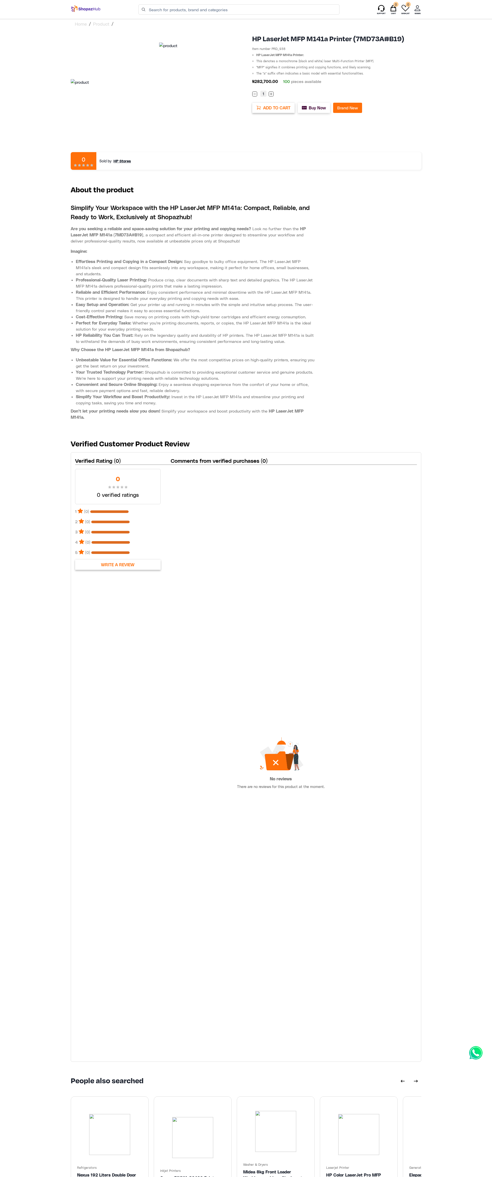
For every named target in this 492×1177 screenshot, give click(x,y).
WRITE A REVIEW (118, 564)
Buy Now (317, 107)
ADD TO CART (277, 107)
